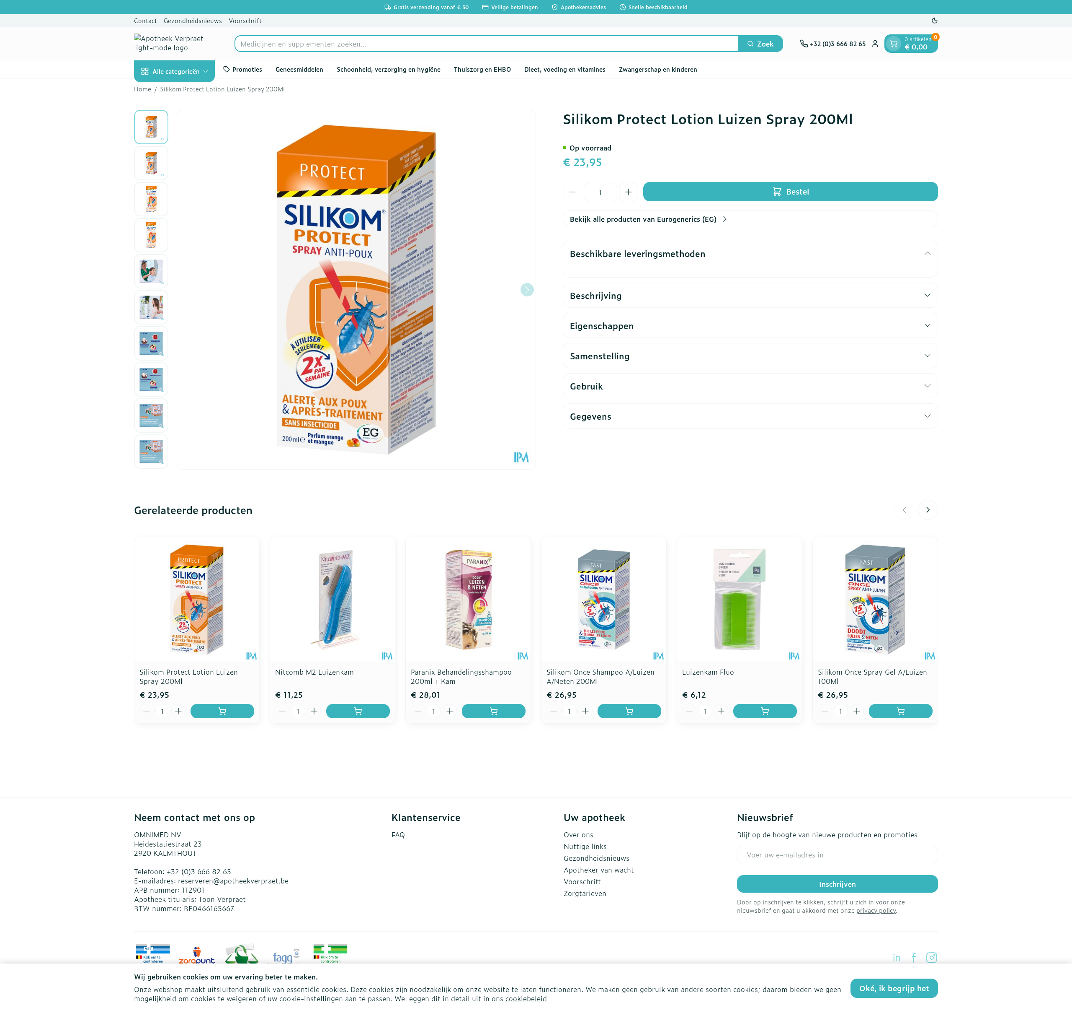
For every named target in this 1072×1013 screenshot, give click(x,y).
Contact (145, 20)
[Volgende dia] (928, 510)
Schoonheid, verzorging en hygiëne (389, 69)
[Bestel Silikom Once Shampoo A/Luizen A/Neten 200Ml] (629, 711)
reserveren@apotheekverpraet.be (233, 880)
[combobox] (486, 43)
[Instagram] (931, 957)
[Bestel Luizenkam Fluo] (765, 711)
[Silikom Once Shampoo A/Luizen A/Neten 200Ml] (603, 599)
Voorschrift (245, 20)
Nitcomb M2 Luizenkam (314, 672)
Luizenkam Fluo (708, 672)
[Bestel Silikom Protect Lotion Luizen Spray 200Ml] (222, 711)
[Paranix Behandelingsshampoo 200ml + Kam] (468, 599)
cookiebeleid (526, 998)
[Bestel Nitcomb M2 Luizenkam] (358, 711)
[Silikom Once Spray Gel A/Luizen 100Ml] (875, 599)
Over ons (578, 834)
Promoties (247, 69)
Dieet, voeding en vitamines (565, 69)
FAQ (398, 834)
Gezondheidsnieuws (193, 20)
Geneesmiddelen (299, 69)
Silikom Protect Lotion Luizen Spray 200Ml (188, 676)
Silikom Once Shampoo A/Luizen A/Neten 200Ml (600, 676)
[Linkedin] (896, 957)
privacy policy (876, 910)
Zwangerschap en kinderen (658, 69)
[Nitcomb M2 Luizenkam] (332, 599)
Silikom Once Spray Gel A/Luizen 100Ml (872, 676)
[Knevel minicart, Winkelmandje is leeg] (893, 43)
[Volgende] (527, 289)
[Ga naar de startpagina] (176, 43)
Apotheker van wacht (599, 869)
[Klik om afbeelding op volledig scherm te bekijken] (356, 289)
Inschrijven (837, 884)
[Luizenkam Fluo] (739, 599)
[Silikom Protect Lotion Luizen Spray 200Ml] (196, 599)
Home (142, 89)
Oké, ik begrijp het (894, 988)
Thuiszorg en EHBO (482, 69)
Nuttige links (585, 846)
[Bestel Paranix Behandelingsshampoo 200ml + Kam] (494, 711)
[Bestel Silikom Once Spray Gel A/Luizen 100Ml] (901, 711)
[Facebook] (914, 957)
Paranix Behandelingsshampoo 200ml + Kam (461, 676)
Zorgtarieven (585, 893)
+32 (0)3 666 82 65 (199, 871)
